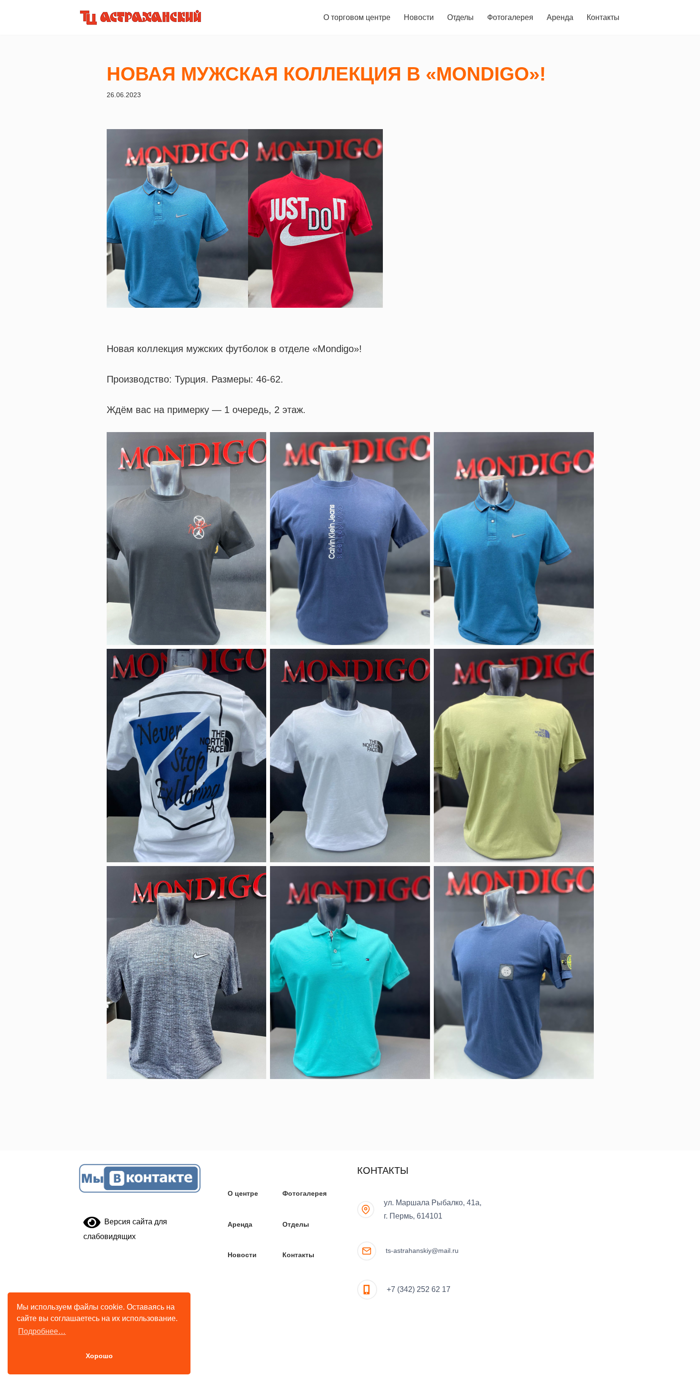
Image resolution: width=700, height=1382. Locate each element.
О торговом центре (356, 17)
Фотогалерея (510, 17)
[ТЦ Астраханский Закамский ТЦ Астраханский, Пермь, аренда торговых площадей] (140, 17)
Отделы (460, 17)
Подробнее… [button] (42, 1331)
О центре (243, 1193)
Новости (419, 17)
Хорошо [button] (99, 1356)
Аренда (560, 17)
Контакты (603, 17)
